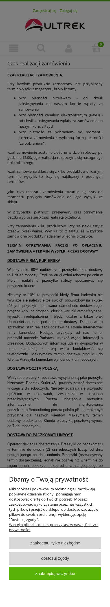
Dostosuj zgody (55, 558)
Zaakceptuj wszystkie (55, 573)
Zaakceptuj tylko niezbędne (55, 542)
